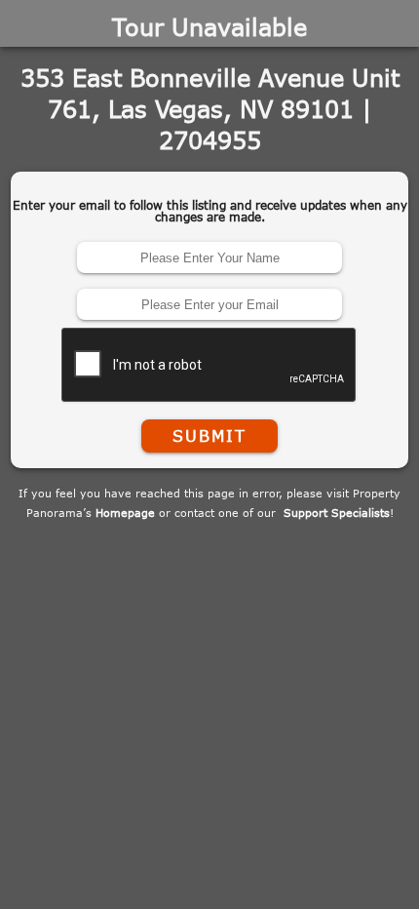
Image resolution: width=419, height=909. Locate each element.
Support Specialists (337, 512)
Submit (209, 436)
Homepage (125, 512)
